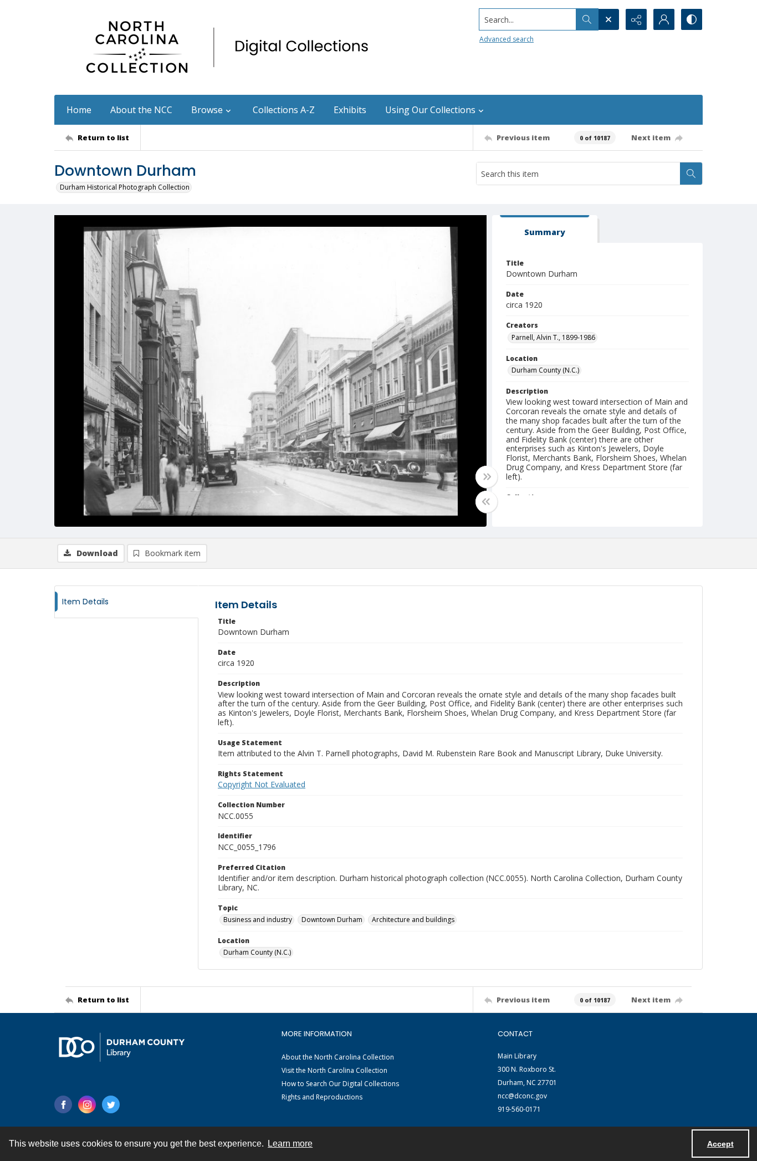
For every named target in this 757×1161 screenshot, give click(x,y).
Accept (720, 1143)
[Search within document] (691, 173)
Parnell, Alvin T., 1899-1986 (553, 337)
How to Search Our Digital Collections (340, 1083)
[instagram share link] (87, 1104)
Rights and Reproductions (322, 1097)
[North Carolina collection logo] (231, 47)
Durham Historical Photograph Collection (125, 187)
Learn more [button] (290, 1143)
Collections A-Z (284, 110)
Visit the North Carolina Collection (334, 1070)
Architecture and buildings (413, 919)
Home (79, 110)
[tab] (544, 229)
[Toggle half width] (486, 502)
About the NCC (141, 110)
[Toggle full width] (486, 477)
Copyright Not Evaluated (261, 784)
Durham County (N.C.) (545, 370)
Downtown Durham (331, 919)
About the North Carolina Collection (338, 1057)
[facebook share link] (63, 1104)
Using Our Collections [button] (430, 110)
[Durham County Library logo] (121, 1047)
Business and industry (257, 919)
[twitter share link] (111, 1104)
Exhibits (350, 110)
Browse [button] (207, 110)
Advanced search (506, 39)
